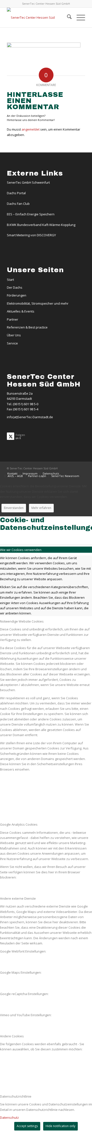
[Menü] (78, 17)
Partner (12, 319)
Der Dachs (14, 287)
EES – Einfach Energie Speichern (30, 214)
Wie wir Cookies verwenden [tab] (20, 550)
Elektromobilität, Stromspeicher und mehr (37, 303)
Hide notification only (60, 1126)
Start (10, 279)
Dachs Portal (16, 193)
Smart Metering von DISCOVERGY (31, 235)
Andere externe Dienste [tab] (18, 898)
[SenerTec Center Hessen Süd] (38, 17)
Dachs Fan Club (18, 203)
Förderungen (16, 295)
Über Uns (14, 335)
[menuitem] (67, 17)
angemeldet (30, 129)
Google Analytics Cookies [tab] (19, 824)
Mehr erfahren (41, 508)
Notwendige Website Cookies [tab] (22, 621)
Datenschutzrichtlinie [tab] (15, 1096)
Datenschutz (9, 1117)
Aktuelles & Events (20, 311)
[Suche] (67, 17)
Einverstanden (14, 508)
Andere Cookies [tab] (12, 1036)
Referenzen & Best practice (27, 327)
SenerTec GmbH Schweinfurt (28, 182)
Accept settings (27, 1126)
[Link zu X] (81, 468)
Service (12, 343)
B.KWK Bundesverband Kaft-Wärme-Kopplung (41, 225)
